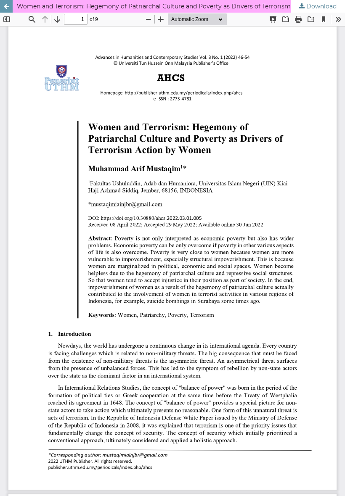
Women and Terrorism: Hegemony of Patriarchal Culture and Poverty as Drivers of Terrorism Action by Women (181, 6)
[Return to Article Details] (6, 6)
